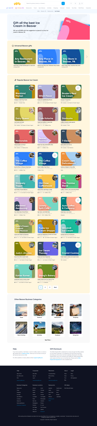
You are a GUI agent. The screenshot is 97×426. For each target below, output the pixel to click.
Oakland (42, 400)
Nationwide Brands (20, 403)
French (57, 390)
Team (65, 373)
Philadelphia (35, 403)
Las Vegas (35, 396)
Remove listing (51, 375)
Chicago (42, 390)
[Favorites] (71, 3)
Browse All (42, 411)
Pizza (57, 392)
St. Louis (42, 405)
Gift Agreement (74, 377)
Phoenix (42, 403)
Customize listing (52, 373)
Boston (34, 390)
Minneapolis (43, 398)
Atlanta (34, 388)
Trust (65, 377)
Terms (72, 373)
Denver (42, 392)
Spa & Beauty (19, 396)
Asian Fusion (51, 392)
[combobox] (45, 3)
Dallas (34, 392)
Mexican (50, 396)
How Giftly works (20, 375)
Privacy (72, 375)
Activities (18, 394)
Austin (42, 388)
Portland (34, 405)
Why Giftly (35, 373)
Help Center (19, 373)
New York (34, 400)
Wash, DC (35, 411)
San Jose (34, 409)
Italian (50, 390)
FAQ (18, 377)
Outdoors (19, 398)
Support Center (25, 353)
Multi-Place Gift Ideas (68, 388)
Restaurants (57, 317)
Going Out (19, 400)
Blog (65, 380)
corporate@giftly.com (37, 380)
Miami (34, 398)
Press (65, 375)
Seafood (39, 317)
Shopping (75, 317)
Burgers (57, 394)
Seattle (42, 409)
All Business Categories (21, 405)
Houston (42, 394)
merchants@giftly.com (53, 380)
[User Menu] (81, 3)
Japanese (58, 396)
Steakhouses (59, 388)
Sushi (50, 394)
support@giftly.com (38, 357)
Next (55, 287)
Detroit (34, 394)
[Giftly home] (17, 4)
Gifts (38, 11)
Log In (34, 377)
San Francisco (43, 407)
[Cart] (75, 3)
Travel (21, 317)
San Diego (35, 407)
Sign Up (34, 375)
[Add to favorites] (35, 49)
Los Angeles (43, 396)
